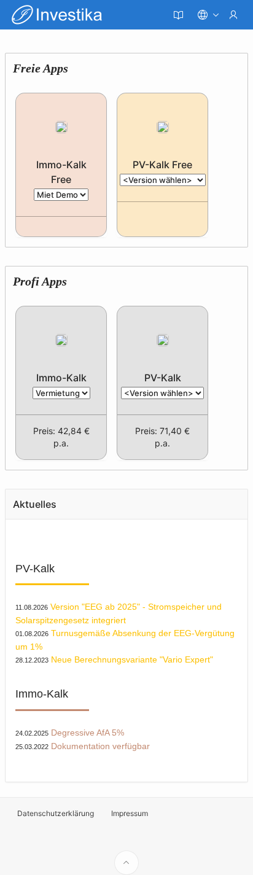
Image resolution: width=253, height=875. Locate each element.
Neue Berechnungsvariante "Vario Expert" (132, 659)
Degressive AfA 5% (87, 732)
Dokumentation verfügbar (100, 746)
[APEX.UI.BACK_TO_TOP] (126, 862)
